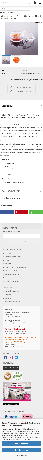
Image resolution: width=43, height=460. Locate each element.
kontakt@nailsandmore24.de (17, 323)
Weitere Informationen (21, 455)
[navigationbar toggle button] (40, 3)
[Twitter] (16, 358)
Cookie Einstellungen (12, 281)
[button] (7, 212)
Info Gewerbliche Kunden (13, 271)
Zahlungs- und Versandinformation (16, 267)
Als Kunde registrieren (12, 291)
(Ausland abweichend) (32, 73)
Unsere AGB (9, 260)
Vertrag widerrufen (11, 404)
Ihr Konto (8, 295)
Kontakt (7, 278)
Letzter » (26, 9)
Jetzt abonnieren (11, 368)
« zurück (11, 9)
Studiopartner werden (12, 274)
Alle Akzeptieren (21, 443)
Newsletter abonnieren (12, 302)
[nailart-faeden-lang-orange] (21, 38)
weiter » (18, 9)
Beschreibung (8, 105)
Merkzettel (8, 298)
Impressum (8, 253)
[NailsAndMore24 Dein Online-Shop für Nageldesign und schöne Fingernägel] (4, 3)
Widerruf (8, 264)
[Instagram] (11, 358)
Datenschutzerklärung (22, 439)
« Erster (3, 9)
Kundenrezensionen (11, 190)
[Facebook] (5, 358)
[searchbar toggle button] (29, 3)
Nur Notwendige (21, 450)
